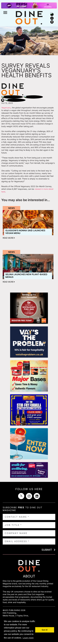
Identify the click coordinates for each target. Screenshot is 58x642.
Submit (47, 549)
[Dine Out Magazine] (29, 17)
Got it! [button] (45, 630)
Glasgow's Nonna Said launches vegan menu (25, 231)
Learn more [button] (28, 638)
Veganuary (6, 107)
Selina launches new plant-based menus (26, 275)
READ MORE (8, 238)
